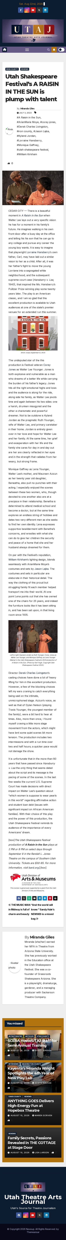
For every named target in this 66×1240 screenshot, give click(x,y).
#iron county (24, 131)
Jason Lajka (42, 568)
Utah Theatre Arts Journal (33, 1199)
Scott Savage (43, 1050)
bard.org (34, 867)
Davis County (15, 1096)
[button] (48, 49)
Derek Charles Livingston (33, 672)
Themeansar (33, 1232)
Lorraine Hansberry (38, 252)
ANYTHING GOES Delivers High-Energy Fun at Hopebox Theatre (31, 1106)
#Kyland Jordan (26, 135)
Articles (29, 1036)
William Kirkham (17, 559)
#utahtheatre (15, 1036)
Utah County (43, 1036)
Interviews (14, 1064)
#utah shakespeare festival (32, 149)
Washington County (31, 1064)
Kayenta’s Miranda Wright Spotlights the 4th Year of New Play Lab (31, 1073)
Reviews (24, 69)
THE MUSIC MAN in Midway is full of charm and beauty (19, 909)
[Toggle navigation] (27, 50)
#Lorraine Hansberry (29, 140)
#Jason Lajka (41, 131)
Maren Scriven (43, 1115)
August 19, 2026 (20, 1050)
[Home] (4, 49)
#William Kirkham (27, 154)
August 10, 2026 (20, 1115)
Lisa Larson (42, 1152)
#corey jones (47, 122)
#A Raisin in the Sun (29, 117)
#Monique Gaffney (28, 145)
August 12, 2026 (20, 1083)
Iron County (12, 69)
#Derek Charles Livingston (32, 126)
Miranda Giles (27, 108)
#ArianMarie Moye (28, 122)
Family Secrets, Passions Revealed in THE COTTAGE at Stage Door (31, 1143)
